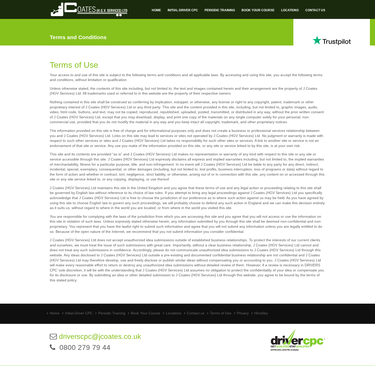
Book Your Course (258, 10)
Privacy (243, 313)
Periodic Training (220, 10)
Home (156, 10)
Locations (290, 10)
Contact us (315, 10)
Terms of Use (220, 313)
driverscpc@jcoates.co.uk (100, 336)
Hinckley (261, 313)
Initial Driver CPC (183, 10)
